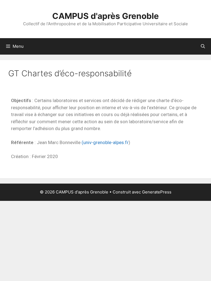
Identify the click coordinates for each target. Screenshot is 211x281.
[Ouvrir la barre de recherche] (203, 46)
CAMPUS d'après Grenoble (105, 16)
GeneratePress (156, 192)
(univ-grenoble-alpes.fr (105, 142)
